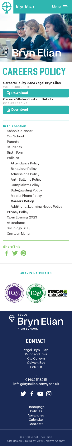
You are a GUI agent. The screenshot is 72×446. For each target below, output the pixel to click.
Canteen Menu (18, 233)
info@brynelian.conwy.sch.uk (36, 384)
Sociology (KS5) (18, 228)
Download (15, 92)
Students (14, 147)
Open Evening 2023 (22, 217)
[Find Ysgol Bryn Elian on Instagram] (48, 393)
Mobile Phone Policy (26, 196)
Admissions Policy (25, 174)
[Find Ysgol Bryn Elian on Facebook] (31, 393)
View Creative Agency (50, 441)
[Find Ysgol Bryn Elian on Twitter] (23, 393)
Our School (15, 136)
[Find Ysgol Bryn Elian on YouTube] (40, 393)
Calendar (36, 419)
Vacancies (36, 415)
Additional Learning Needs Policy (36, 206)
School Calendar (20, 131)
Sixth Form (15, 152)
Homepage (36, 407)
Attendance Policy (25, 163)
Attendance (16, 223)
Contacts (36, 424)
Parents (13, 142)
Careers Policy (22, 201)
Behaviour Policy (24, 169)
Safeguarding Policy (26, 190)
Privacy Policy (17, 212)
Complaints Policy (25, 185)
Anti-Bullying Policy (26, 179)
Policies (13, 158)
